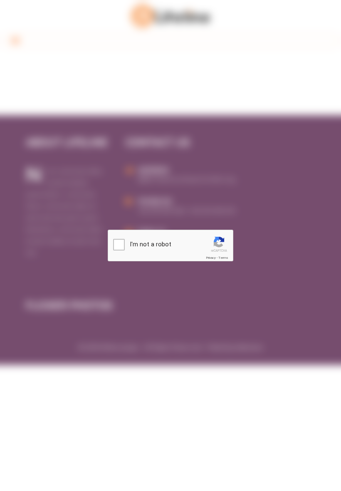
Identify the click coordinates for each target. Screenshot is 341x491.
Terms (223, 258)
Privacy (211, 258)
